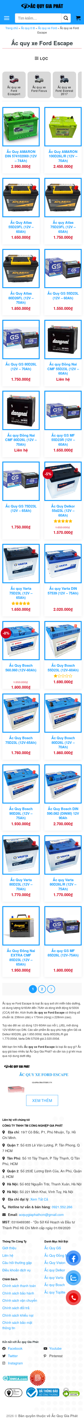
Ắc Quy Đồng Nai (57, 1255)
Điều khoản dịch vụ (16, 1269)
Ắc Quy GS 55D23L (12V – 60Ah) (63, 295)
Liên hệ (7, 1255)
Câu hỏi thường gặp (17, 1262)
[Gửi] (66, 18)
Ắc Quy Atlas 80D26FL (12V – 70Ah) (21, 298)
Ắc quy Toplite (54, 1292)
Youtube (55, 1348)
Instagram (15, 1362)
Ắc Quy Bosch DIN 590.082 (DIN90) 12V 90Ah (63, 813)
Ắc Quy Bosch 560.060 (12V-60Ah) (20, 667)
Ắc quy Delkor (54, 1269)
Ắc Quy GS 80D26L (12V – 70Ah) (21, 366)
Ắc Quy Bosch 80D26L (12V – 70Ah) (63, 742)
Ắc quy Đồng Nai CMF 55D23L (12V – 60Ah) (63, 369)
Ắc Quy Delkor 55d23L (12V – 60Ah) (63, 511)
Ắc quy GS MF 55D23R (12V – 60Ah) (63, 440)
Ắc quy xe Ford (47, 28)
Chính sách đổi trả (15, 1307)
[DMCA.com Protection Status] (15, 1378)
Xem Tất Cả (39, 1199)
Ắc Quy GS (52, 1247)
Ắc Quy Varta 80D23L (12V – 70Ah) (20, 884)
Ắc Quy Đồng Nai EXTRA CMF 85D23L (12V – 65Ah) (21, 958)
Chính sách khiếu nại (17, 1315)
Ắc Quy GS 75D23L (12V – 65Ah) (21, 508)
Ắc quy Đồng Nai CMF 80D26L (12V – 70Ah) (21, 440)
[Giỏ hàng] (78, 18)
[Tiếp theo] (51, 989)
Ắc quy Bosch (54, 1284)
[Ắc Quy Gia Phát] (42, 6)
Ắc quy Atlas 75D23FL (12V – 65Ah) (63, 227)
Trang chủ (11, 28)
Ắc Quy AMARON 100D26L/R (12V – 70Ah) (63, 156)
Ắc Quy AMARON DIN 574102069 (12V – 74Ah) (21, 156)
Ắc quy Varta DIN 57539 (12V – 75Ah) (63, 590)
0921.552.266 (62, 1206)
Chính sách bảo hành (18, 1293)
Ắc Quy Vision (54, 1262)
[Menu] (7, 18)
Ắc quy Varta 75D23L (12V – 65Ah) (20, 593)
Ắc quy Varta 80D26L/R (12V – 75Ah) (63, 884)
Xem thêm (42, 1100)
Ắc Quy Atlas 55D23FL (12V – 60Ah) (21, 227)
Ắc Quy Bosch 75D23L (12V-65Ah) (20, 740)
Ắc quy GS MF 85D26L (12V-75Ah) (63, 953)
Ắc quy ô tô (28, 28)
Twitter (13, 1355)
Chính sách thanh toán (19, 1285)
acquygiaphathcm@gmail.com (41, 1214)
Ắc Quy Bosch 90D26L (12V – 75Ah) (21, 813)
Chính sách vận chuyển (19, 1300)
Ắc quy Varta (53, 1277)
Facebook (15, 1348)
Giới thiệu (9, 1247)
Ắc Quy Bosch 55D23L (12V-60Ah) (63, 667)
